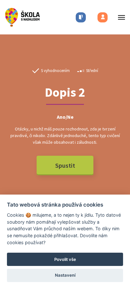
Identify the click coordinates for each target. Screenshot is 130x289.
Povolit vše (65, 259)
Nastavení (65, 275)
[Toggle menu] (119, 17)
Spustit (65, 165)
